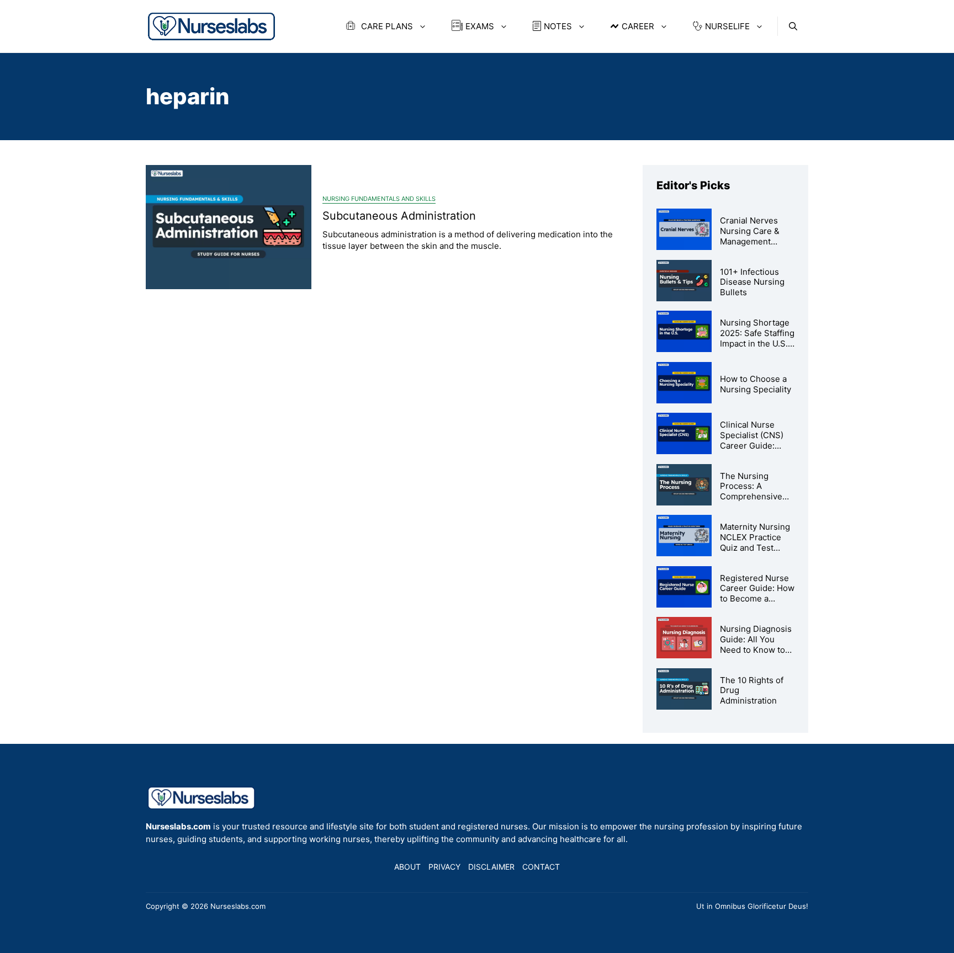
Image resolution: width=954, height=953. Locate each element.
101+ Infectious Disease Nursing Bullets (752, 282)
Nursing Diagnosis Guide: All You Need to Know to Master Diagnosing (756, 644)
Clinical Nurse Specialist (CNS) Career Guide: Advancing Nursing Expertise (757, 445)
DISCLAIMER (491, 866)
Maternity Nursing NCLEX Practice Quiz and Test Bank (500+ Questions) (755, 547)
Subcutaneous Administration (399, 215)
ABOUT (407, 866)
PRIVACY (444, 866)
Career (638, 26)
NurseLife (727, 26)
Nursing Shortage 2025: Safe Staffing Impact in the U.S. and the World (757, 338)
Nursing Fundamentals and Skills (379, 199)
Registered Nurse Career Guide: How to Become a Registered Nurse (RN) (757, 599)
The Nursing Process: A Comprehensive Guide (751, 491)
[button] (793, 26)
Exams (479, 26)
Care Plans (386, 26)
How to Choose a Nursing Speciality (755, 384)
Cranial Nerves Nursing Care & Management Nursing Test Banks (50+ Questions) (750, 246)
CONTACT (541, 866)
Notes (558, 26)
